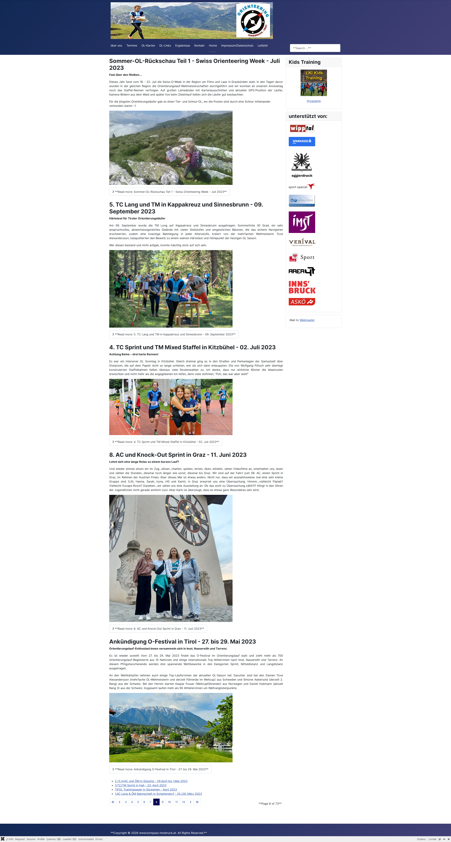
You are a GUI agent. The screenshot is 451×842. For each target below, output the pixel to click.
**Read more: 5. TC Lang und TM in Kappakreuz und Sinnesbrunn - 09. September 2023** (175, 334)
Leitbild (263, 45)
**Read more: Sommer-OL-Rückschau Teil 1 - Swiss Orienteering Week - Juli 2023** (170, 191)
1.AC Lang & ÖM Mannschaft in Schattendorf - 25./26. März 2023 (158, 793)
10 (169, 802)
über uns (116, 45)
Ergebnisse (182, 45)
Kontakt (199, 45)
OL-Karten (148, 45)
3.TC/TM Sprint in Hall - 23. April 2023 (140, 785)
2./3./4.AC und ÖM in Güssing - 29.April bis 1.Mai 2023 (151, 781)
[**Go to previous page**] (119, 802)
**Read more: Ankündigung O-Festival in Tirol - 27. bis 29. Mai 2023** (161, 769)
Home (213, 45)
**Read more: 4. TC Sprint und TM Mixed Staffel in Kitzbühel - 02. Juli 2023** (166, 442)
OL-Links (165, 45)
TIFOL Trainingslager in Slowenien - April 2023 (146, 789)
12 (183, 802)
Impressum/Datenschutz (237, 45)
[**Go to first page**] (113, 802)
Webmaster (307, 320)
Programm (314, 101)
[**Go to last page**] (197, 802)
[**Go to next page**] (190, 802)
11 (176, 802)
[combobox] (315, 48)
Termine (131, 45)
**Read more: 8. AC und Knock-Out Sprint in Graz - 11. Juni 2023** (159, 628)
